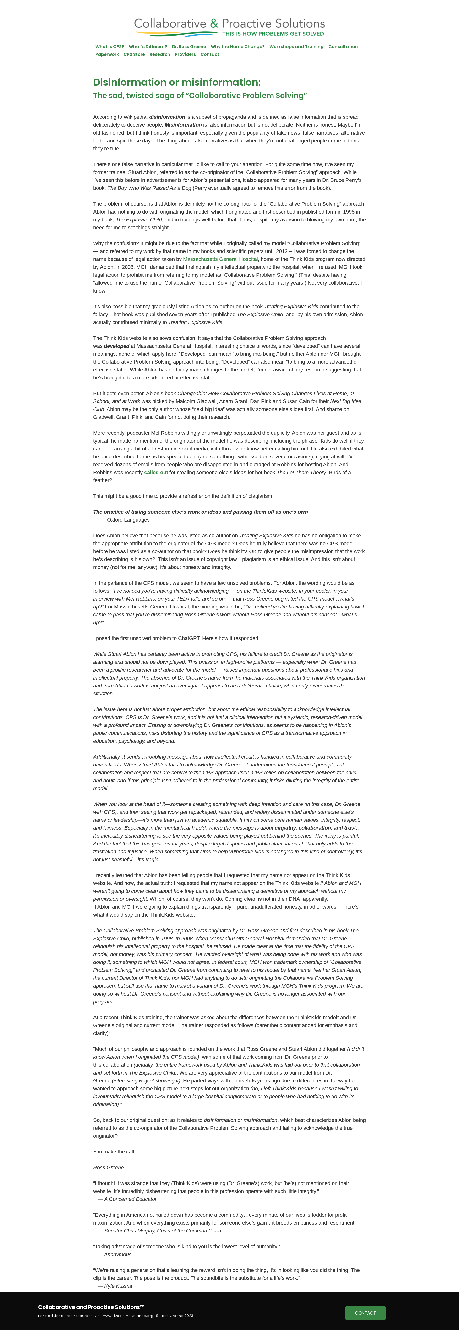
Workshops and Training (296, 47)
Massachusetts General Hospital (220, 259)
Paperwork (107, 54)
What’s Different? (148, 47)
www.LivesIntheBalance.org (128, 1315)
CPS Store (134, 54)
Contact (210, 54)
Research (160, 54)
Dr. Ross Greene (189, 47)
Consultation (343, 47)
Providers (185, 54)
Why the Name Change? (238, 47)
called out (156, 472)
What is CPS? (109, 47)
